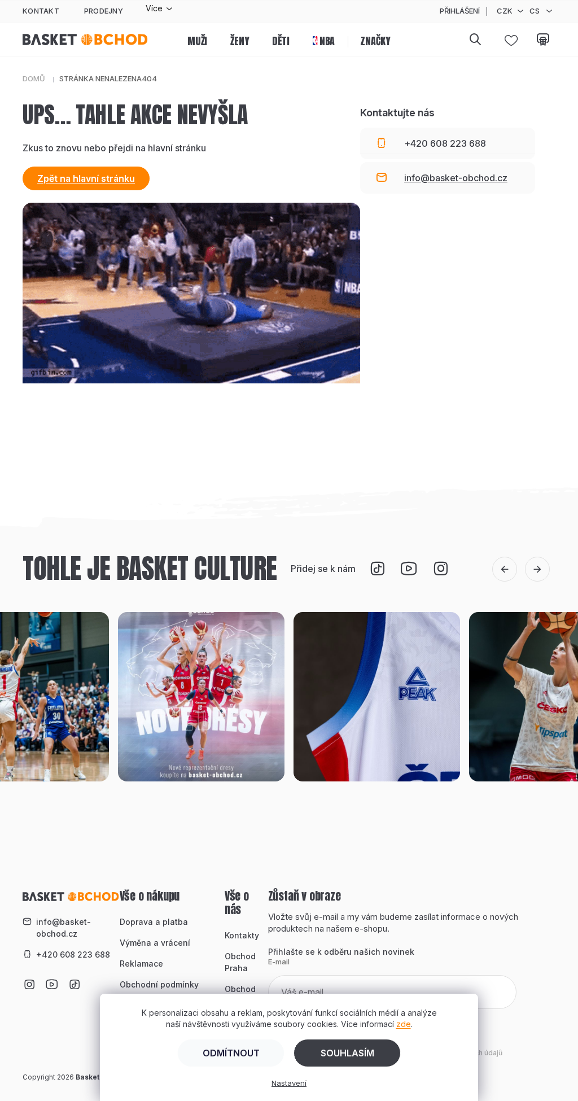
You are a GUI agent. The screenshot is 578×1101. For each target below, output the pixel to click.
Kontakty (242, 935)
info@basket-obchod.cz (63, 927)
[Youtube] (409, 569)
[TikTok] (378, 569)
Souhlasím (347, 1053)
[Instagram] (441, 569)
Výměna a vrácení (155, 942)
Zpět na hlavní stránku (86, 178)
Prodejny (103, 10)
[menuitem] (197, 39)
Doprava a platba (154, 922)
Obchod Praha (240, 962)
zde (403, 1024)
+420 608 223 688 (73, 954)
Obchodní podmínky (159, 984)
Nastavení (289, 1082)
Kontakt (41, 10)
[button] (504, 569)
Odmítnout (231, 1053)
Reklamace (141, 963)
